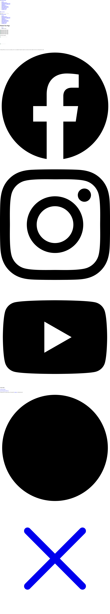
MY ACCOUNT (2, 11)
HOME (3, 1)
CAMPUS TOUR (4, 8)
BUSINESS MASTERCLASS (6, 3)
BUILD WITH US (4, 2)
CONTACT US (4, 9)
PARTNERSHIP (4, 5)
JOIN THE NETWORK (5, 6)
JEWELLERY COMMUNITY (6, 4)
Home (2, 27)
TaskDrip (15, 392)
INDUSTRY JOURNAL (5, 7)
